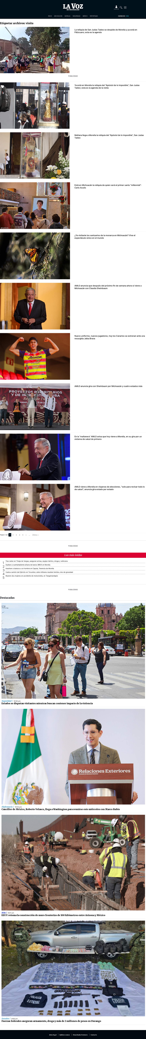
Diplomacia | (7, 807)
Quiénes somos (64, 1035)
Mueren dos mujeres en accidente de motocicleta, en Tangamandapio (32, 576)
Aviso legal (52, 1035)
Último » (35, 535)
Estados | (6, 1018)
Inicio (50, 16)
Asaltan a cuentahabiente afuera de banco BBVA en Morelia (28, 565)
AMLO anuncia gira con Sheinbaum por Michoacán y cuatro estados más (108, 386)
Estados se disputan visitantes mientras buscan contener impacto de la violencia (47, 703)
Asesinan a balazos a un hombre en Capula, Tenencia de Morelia (30, 568)
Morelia (67, 16)
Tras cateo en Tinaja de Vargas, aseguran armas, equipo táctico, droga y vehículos (37, 561)
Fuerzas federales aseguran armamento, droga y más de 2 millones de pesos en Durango (51, 1021)
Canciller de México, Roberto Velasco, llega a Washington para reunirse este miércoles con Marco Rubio (60, 809)
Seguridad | (7, 701)
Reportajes (94, 16)
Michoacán (58, 16)
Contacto (94, 1035)
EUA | (4, 913)
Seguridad (76, 16)
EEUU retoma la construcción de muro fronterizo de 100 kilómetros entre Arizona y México (53, 915)
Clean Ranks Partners (80, 1035)
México (85, 16)
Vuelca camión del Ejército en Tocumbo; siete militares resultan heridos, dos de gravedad (39, 572)
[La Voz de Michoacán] (73, 6)
